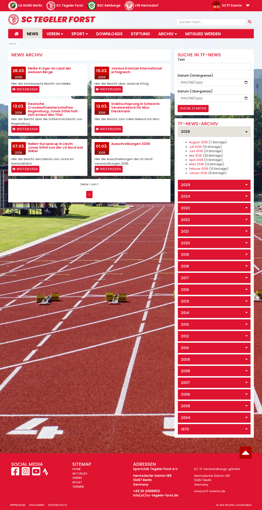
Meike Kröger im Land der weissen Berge (49, 70)
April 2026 (196, 160)
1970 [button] (185, 429)
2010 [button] (185, 347)
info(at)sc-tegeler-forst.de (155, 495)
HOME (76, 469)
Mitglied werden (203, 34)
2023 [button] (185, 208)
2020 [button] (185, 243)
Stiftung (140, 34)
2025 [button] (185, 184)
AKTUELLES (79, 473)
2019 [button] (185, 254)
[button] (248, 6)
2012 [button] (185, 336)
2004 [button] (185, 417)
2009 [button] (185, 359)
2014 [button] (185, 312)
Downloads (109, 34)
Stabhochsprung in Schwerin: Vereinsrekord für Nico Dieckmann (135, 107)
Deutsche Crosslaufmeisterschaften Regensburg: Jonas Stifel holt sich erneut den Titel (53, 109)
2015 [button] (185, 301)
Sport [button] (78, 34)
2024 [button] (185, 196)
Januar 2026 (198, 173)
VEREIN (77, 478)
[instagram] (25, 473)
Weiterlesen (27, 89)
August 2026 (198, 142)
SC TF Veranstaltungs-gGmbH (217, 469)
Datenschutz (57, 505)
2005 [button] (185, 406)
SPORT (77, 482)
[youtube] (36, 473)
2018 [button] (185, 266)
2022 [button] (185, 219)
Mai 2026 (195, 155)
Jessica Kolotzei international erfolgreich (136, 70)
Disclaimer (36, 505)
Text (181, 59)
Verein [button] (53, 34)
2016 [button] (185, 289)
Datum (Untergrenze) (195, 75)
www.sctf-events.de (209, 491)
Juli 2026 (195, 147)
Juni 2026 (196, 151)
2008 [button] (185, 370)
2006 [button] (185, 394)
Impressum (17, 505)
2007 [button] (185, 382)
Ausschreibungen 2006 (130, 143)
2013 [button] (185, 324)
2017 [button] (185, 277)
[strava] (45, 473)
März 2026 (196, 164)
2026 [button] (185, 131)
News (32, 34)
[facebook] (15, 473)
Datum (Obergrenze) (195, 91)
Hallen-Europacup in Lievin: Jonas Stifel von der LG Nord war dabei (55, 147)
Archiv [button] (166, 34)
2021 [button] (185, 231)
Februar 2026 (198, 168)
